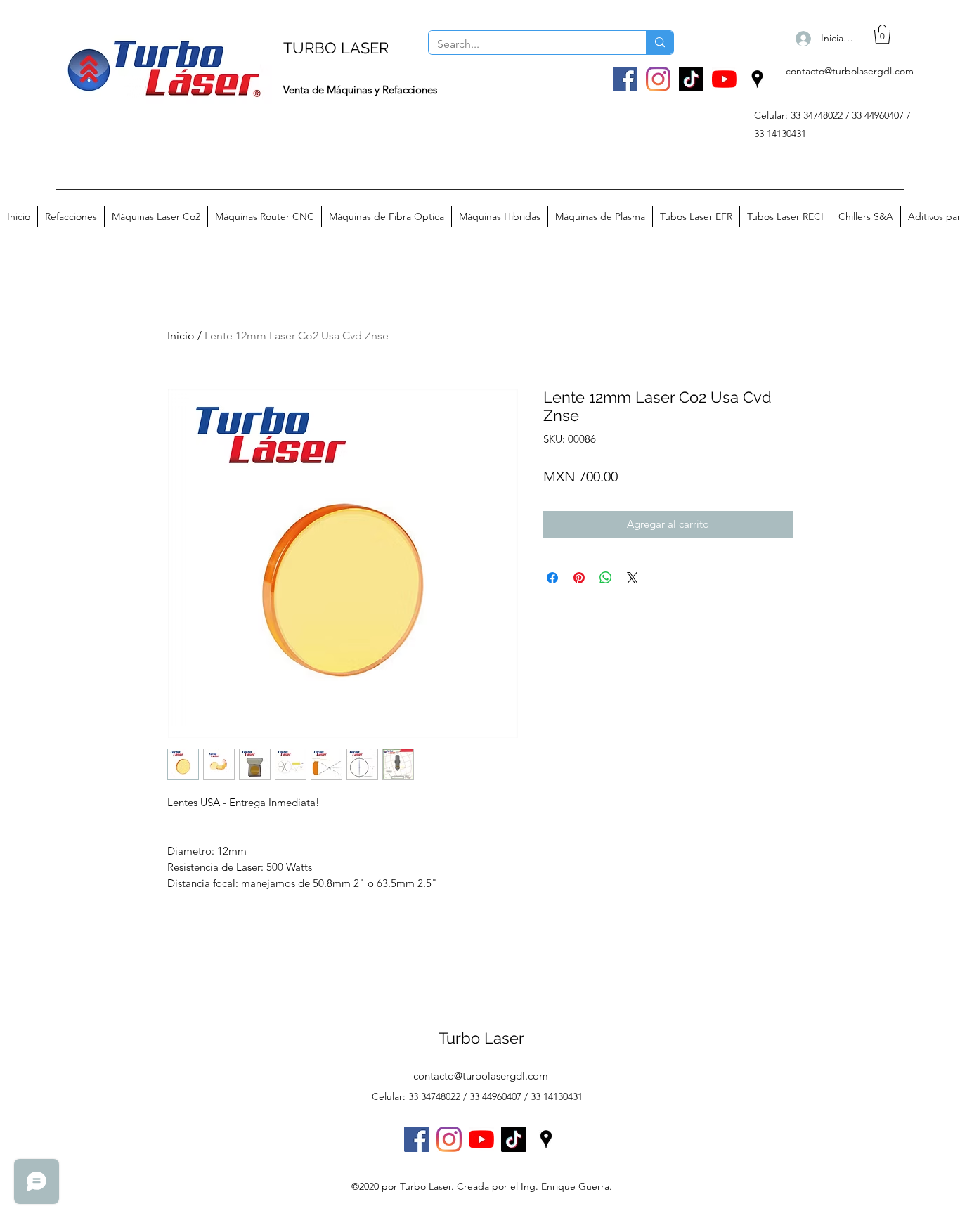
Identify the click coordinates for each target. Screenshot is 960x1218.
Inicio (181, 335)
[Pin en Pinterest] (579, 577)
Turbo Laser (481, 1038)
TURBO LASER (336, 48)
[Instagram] (658, 79)
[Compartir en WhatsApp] (605, 577)
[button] (882, 34)
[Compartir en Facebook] (552, 577)
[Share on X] (632, 577)
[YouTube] (724, 79)
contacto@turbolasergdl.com (850, 71)
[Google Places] (757, 79)
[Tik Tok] (691, 79)
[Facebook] (625, 79)
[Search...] (659, 42)
